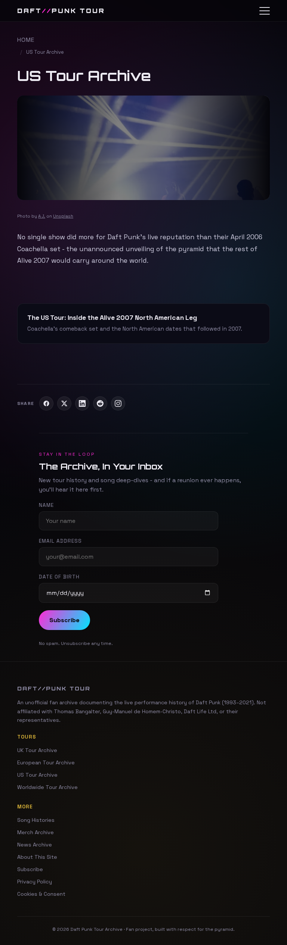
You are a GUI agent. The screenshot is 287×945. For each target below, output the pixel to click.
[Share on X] (64, 403)
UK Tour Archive (37, 750)
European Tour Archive (46, 762)
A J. (41, 216)
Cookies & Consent (41, 894)
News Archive (34, 844)
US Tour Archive (37, 774)
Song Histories (36, 820)
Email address (60, 541)
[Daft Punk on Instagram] (118, 403)
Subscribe (64, 620)
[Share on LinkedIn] (82, 403)
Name (46, 505)
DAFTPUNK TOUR (61, 11)
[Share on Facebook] (46, 403)
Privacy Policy (34, 881)
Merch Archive (35, 832)
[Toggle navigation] (264, 11)
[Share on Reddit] (100, 403)
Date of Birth (59, 577)
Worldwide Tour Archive (47, 787)
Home (25, 40)
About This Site (37, 857)
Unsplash (63, 216)
